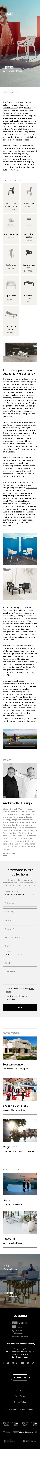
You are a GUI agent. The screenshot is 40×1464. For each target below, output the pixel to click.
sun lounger (19, 460)
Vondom (27, 107)
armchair (29, 384)
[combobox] (20, 894)
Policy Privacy (20, 1396)
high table (16, 387)
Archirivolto (31, 488)
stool (5, 387)
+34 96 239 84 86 (20, 1354)
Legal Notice (20, 1390)
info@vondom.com (20, 1357)
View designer (9, 853)
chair (22, 384)
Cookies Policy (20, 1402)
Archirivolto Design (11, 107)
